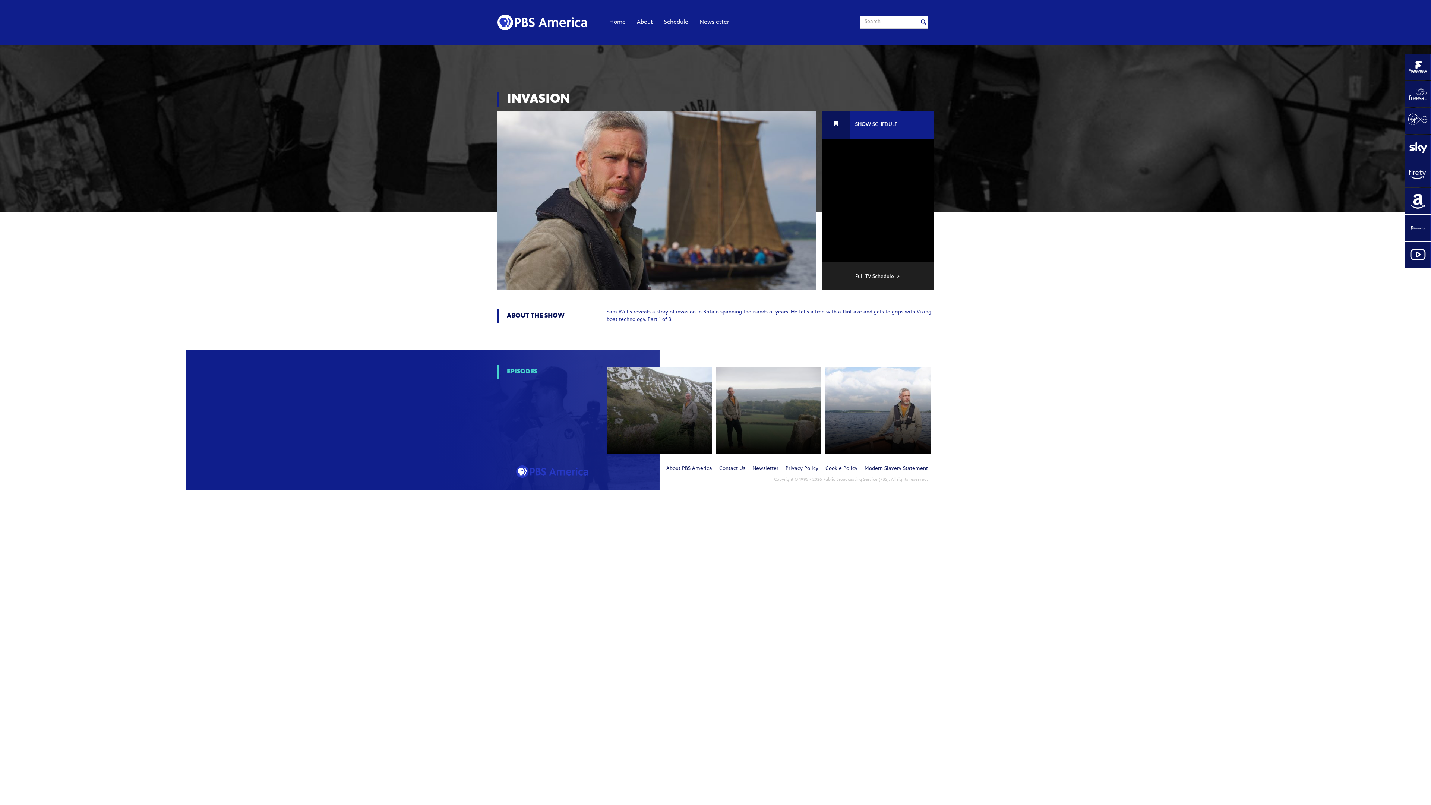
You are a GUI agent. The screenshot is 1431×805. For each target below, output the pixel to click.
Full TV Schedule (874, 277)
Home (617, 22)
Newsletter (714, 22)
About (645, 22)
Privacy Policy (802, 468)
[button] (659, 410)
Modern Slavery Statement (896, 468)
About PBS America (689, 468)
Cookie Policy (841, 468)
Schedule (676, 22)
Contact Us (732, 468)
